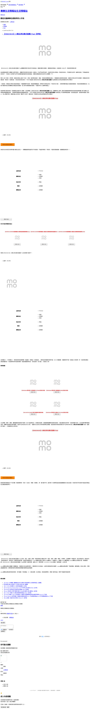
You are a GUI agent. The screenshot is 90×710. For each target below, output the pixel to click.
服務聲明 (58, 690)
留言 (11, 613)
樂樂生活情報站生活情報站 (14, 11)
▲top (2, 620)
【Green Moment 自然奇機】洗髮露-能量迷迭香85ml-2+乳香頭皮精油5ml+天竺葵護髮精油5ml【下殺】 (28, 596)
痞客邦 (8, 613)
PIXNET (34, 690)
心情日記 (12, 21)
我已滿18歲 (3, 707)
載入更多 (3, 622)
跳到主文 (3, 14)
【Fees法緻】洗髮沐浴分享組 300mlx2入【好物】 (15, 598)
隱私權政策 (53, 690)
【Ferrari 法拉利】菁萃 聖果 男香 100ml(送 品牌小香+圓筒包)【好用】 (20, 591)
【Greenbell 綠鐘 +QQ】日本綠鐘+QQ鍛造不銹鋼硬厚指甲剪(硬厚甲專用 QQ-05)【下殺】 (25, 594)
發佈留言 (3, 631)
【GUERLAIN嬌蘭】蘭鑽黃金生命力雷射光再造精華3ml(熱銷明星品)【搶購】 (22, 582)
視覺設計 (11, 617)
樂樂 (2, 605)
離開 (8, 707)
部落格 (5, 26)
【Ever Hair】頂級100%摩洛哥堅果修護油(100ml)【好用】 (17, 592)
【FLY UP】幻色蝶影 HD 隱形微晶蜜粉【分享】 (15, 586)
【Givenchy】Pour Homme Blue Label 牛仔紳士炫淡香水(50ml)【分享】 (20, 587)
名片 (4, 28)
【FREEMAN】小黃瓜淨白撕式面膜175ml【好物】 (22, 34)
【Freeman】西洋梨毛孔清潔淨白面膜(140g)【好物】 (16, 589)
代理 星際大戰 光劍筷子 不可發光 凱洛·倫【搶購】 (15, 584)
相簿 (4, 24)
